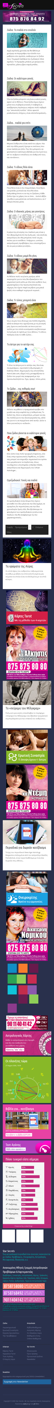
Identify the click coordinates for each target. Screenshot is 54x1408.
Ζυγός (12, 989)
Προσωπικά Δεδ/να (35, 1356)
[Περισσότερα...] (8, 69)
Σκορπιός (23, 989)
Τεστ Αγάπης (8, 1356)
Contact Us (37, 1236)
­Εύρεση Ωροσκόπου (11, 1333)
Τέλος (9, 532)
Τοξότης (32, 989)
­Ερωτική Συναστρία (10, 1330)
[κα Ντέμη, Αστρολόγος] (27, 791)
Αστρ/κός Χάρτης (34, 1330)
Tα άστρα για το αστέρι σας (20, 344)
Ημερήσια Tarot (9, 1354)
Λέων (21, 979)
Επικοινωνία (32, 1351)
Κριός (12, 968)
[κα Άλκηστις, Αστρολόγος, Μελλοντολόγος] (27, 652)
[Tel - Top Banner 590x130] (27, 16)
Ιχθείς (12, 1008)
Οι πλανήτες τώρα (34, 1333)
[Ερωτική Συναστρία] (27, 746)
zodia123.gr (28, 1226)
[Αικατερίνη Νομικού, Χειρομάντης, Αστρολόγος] (27, 933)
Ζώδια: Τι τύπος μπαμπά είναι (21, 300)
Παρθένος (32, 979)
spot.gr (26, 1404)
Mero (36, 1404)
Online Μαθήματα (34, 1338)
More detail (7, 585)
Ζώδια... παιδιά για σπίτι (18, 122)
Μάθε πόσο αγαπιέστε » (15, 1149)
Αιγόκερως (23, 999)
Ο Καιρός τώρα (9, 1359)
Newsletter (31, 1359)
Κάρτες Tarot (8, 1351)
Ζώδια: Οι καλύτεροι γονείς (20, 78)
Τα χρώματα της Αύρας (19, 566)
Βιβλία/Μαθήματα (34, 1327)
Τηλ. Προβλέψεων (9, 1336)
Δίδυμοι (33, 968)
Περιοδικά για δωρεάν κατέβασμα (26, 847)
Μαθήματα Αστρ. (34, 1336)
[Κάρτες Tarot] (27, 607)
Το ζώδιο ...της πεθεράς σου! (21, 388)
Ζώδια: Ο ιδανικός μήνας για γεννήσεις (26, 211)
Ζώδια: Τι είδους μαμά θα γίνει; (22, 255)
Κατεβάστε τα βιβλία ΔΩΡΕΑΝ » (18, 1134)
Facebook (8, 1236)
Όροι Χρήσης (32, 1354)
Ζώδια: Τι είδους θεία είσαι (20, 167)
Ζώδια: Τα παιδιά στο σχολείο (21, 29)
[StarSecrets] (16, 7)
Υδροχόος (33, 999)
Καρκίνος (12, 979)
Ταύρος (23, 968)
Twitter (22, 1236)
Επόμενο (39, 527)
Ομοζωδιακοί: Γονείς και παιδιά (22, 480)
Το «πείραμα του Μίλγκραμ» (23, 708)
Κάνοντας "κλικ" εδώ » (15, 1049)
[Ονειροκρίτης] (27, 888)
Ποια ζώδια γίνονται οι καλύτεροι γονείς (26, 433)
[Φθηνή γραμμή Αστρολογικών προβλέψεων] (27, 1022)
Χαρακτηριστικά (9, 1327)
